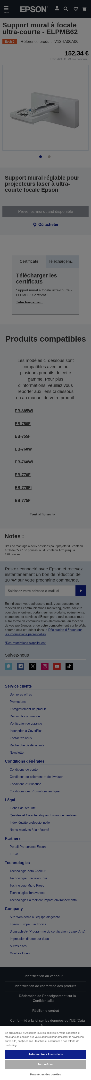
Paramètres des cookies (45, 1074)
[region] (45, 1053)
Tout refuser (45, 1064)
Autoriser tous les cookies (45, 1054)
